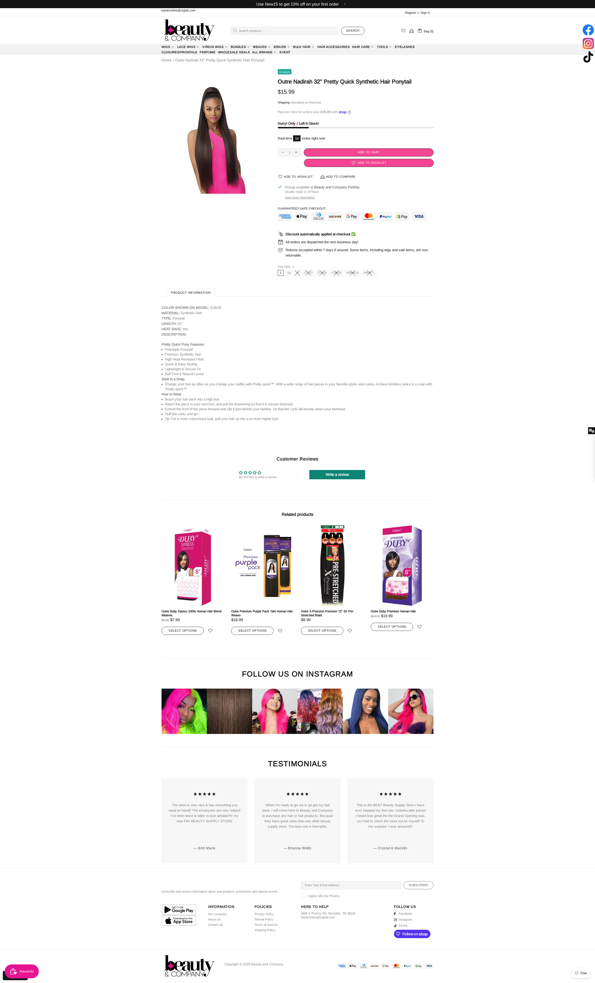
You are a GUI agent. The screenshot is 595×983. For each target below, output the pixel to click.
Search (353, 30)
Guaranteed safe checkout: (302, 208)
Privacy (334, 896)
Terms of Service (266, 924)
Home (167, 60)
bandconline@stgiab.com (178, 10)
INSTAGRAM (329, 674)
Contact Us (215, 924)
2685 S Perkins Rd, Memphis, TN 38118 (328, 913)
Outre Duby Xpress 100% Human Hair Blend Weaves (191, 613)
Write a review (337, 475)
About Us (214, 919)
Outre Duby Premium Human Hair (393, 611)
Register (410, 12)
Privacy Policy (264, 914)
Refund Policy (264, 919)
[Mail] (335, 917)
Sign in (425, 12)
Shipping (283, 102)
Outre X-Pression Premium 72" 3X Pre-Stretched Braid (327, 613)
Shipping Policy (265, 930)
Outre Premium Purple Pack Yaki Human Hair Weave (262, 613)
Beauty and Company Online (189, 31)
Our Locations (217, 914)
